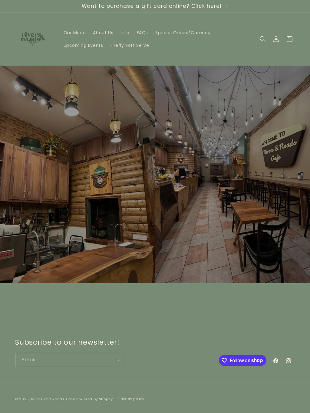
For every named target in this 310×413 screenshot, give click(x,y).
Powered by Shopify (94, 399)
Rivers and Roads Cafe (53, 399)
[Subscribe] (117, 360)
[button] (262, 39)
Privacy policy (131, 398)
